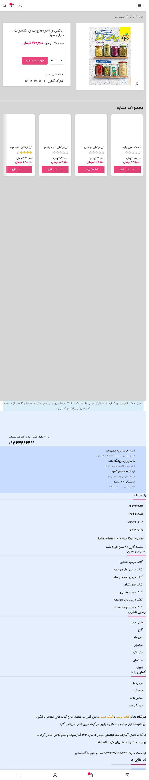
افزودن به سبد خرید (34, 61)
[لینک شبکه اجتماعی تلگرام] (26, 81)
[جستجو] (4, 5)
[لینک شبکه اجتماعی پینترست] (35, 81)
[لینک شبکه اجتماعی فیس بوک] (45, 81)
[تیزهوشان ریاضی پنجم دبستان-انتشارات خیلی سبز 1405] (91, 130)
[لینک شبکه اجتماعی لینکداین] (31, 81)
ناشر (131, 17)
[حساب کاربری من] (20, 5)
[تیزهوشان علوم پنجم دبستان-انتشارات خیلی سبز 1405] (55, 130)
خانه (141, 17)
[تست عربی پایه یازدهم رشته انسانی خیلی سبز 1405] (127, 130)
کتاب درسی (123, 717)
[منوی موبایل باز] (139, 5)
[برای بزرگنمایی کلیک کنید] (137, 83)
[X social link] (40, 81)
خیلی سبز (119, 17)
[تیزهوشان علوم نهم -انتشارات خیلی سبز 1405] (19, 130)
